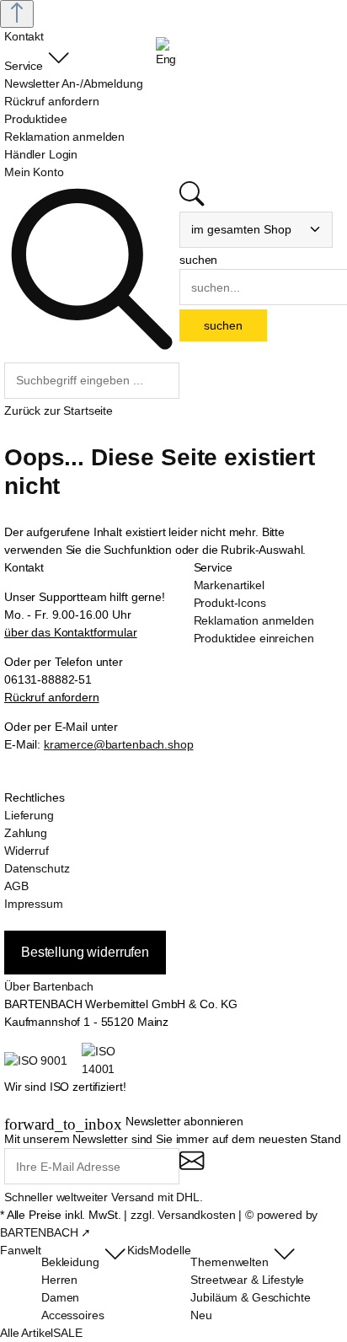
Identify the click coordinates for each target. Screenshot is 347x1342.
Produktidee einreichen (254, 638)
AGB (16, 886)
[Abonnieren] (191, 1168)
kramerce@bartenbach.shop (119, 744)
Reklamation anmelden (254, 620)
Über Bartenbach (48, 986)
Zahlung (25, 833)
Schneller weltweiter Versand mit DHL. (103, 1197)
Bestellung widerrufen (85, 952)
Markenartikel (229, 585)
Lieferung (29, 815)
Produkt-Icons (230, 602)
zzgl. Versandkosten (183, 1214)
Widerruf (26, 850)
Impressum (33, 903)
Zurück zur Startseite (58, 410)
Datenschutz (36, 868)
